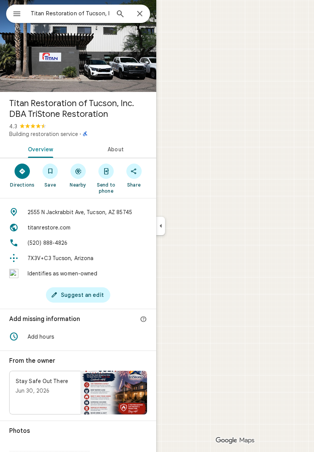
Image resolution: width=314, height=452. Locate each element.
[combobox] (70, 13)
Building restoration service (43, 134)
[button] (78, 336)
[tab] (39, 148)
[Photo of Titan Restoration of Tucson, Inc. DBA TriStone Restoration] (78, 46)
